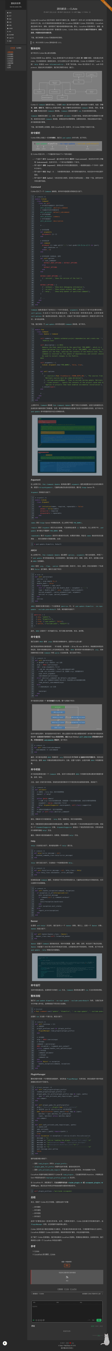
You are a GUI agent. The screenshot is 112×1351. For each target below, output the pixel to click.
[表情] (36, 1320)
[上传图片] (41, 1320)
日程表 (11, 28)
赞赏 (67, 1265)
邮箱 (58, 1302)
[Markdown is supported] (34, 1320)
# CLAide (66, 1289)
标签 (10, 19)
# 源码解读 (60, 1289)
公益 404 (11, 38)
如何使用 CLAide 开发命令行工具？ (92, 1293)
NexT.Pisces (67, 1345)
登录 (93, 1320)
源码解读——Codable (38, 1293)
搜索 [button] (10, 41)
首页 (10, 12)
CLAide (33, 20)
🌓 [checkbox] (5, 1343)
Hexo (61, 1345)
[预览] (44, 1320)
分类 (10, 22)
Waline (99, 1335)
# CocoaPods (73, 1289)
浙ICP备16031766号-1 (67, 1348)
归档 (10, 25)
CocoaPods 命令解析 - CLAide (44, 1254)
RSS (10, 31)
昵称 (34, 1302)
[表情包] (39, 1320)
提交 (99, 1320)
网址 (81, 1302)
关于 (10, 16)
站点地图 (11, 34)
